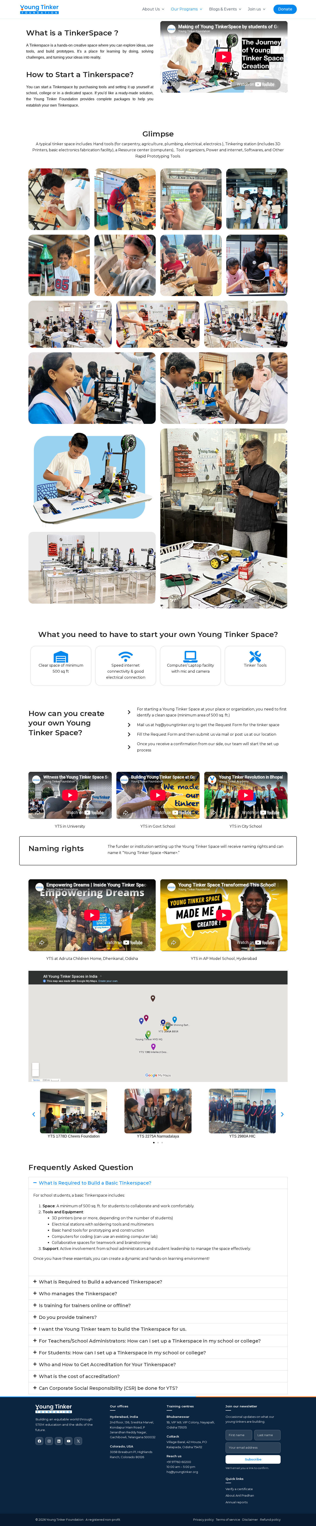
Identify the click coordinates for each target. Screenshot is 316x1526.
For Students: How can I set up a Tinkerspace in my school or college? (122, 1353)
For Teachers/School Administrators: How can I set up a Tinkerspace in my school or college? (150, 1341)
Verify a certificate (239, 1489)
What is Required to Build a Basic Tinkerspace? (95, 1183)
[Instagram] (49, 1441)
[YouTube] (68, 1441)
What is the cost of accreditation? (79, 1376)
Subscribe (253, 1459)
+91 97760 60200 (179, 1462)
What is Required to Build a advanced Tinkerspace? (100, 1282)
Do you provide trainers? (68, 1317)
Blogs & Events (223, 9)
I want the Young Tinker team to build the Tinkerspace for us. (112, 1329)
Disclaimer (250, 1519)
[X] (78, 1441)
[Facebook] (39, 1441)
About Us (151, 9)
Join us (254, 9)
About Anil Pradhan (240, 1495)
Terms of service (228, 1519)
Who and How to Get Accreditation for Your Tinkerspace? (107, 1364)
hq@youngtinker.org (182, 1472)
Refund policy (270, 1519)
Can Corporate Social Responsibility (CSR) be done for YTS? (108, 1388)
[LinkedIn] (58, 1441)
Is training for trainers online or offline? (85, 1305)
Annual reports (237, 1502)
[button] (162, 9)
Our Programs (184, 9)
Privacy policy (203, 1519)
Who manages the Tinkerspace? (78, 1293)
